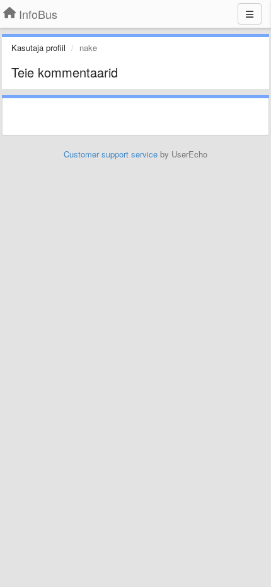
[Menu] (250, 14)
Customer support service (111, 154)
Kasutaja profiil (38, 48)
